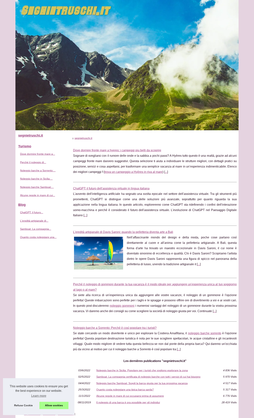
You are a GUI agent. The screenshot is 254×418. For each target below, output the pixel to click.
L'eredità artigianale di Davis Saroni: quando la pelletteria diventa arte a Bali (123, 232)
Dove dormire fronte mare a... (37, 153)
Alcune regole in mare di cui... (37, 195)
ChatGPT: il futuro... (31, 212)
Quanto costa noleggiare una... (38, 237)
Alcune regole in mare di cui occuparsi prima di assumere (130, 396)
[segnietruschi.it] (127, 65)
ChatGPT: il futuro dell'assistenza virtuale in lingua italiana (111, 188)
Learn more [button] (38, 395)
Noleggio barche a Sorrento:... (38, 170)
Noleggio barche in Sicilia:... (36, 178)
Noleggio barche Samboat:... (37, 187)
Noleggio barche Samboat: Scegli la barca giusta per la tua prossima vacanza (142, 383)
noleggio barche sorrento (204, 333)
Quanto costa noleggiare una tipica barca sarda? (125, 389)
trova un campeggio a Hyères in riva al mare (134, 171)
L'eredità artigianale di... (34, 220)
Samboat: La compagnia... (35, 228)
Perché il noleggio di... (33, 162)
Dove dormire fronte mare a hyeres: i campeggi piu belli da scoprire (117, 150)
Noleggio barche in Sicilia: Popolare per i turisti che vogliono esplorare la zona (142, 370)
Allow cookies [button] (54, 405)
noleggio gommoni (122, 305)
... (166, 171)
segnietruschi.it (83, 138)
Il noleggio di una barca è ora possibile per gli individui (128, 402)
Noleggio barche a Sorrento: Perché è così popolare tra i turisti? (115, 327)
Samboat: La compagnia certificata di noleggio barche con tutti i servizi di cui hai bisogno (148, 376)
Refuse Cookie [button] (23, 405)
